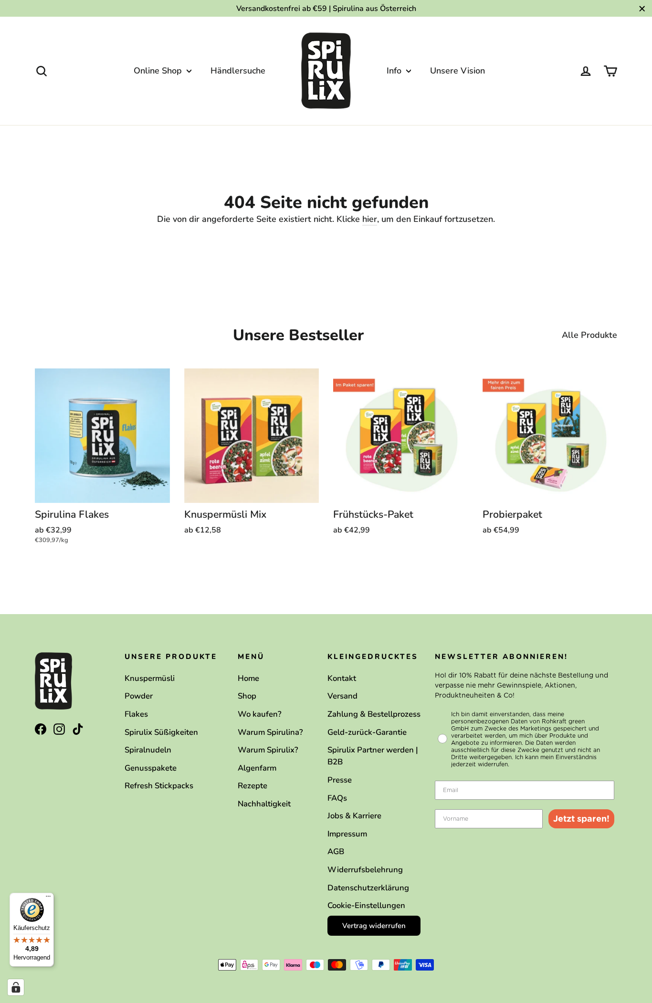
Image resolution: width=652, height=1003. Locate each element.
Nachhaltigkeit (264, 803)
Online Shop (159, 70)
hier (369, 219)
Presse (339, 779)
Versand (342, 695)
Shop (247, 695)
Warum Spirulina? (270, 732)
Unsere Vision (457, 70)
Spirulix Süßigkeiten (161, 732)
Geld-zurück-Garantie (367, 732)
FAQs (337, 798)
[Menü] (48, 898)
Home (248, 678)
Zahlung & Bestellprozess (374, 714)
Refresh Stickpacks (159, 785)
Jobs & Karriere (354, 815)
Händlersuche (237, 70)
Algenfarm (257, 768)
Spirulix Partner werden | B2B (372, 755)
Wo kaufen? (260, 714)
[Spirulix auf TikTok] (78, 728)
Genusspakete (151, 768)
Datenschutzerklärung (368, 887)
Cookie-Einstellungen (366, 905)
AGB (335, 851)
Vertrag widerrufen (374, 925)
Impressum (347, 833)
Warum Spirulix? (268, 749)
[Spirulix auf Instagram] (59, 728)
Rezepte (252, 785)
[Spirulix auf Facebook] (40, 728)
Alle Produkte (589, 335)
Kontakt (341, 678)
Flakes (136, 714)
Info (395, 70)
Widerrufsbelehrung (365, 869)
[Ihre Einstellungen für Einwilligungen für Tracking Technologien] (16, 987)
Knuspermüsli (150, 678)
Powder (139, 695)
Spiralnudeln (148, 749)
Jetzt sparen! (581, 819)
